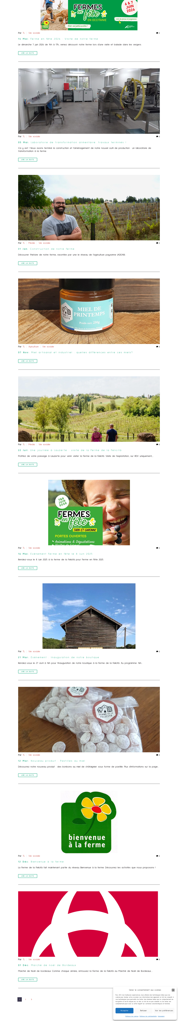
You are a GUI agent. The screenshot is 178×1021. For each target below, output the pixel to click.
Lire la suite (27, 53)
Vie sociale (34, 33)
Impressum (161, 1016)
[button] (173, 990)
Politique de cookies (131, 1016)
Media (31, 243)
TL (24, 33)
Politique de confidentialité (148, 1016)
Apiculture (33, 346)
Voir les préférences (164, 1011)
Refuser (143, 1011)
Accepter (124, 1011)
